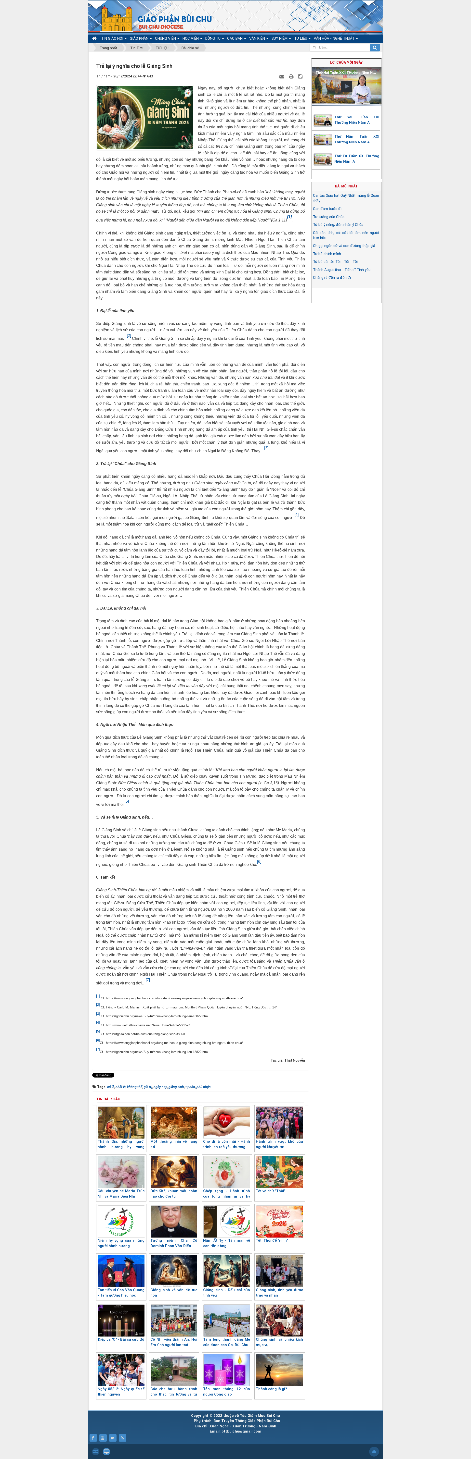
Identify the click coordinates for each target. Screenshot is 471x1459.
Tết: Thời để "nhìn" (272, 1240)
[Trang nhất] (95, 39)
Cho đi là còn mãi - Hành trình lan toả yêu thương (226, 1144)
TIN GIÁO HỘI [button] (112, 38)
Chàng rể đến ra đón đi (332, 277)
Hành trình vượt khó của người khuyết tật (279, 1144)
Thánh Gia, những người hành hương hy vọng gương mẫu (121, 1147)
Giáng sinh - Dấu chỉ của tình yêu (226, 1293)
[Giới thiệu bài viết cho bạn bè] (282, 76)
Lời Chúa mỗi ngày (346, 62)
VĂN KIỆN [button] (257, 38)
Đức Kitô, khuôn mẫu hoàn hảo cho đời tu (173, 1194)
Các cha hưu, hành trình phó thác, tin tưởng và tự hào (173, 1394)
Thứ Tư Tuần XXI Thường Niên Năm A (356, 159)
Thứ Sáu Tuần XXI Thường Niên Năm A (356, 120)
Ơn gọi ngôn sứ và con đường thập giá (344, 246)
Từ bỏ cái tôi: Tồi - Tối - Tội (335, 261)
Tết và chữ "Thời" (270, 1191)
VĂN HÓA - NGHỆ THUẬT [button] (334, 38)
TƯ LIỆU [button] (301, 38)
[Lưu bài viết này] (301, 76)
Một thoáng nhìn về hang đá (173, 1144)
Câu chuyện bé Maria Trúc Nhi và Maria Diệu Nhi (121, 1194)
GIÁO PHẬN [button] (139, 38)
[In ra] (292, 76)
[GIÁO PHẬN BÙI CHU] (153, 18)
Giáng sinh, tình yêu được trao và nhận (279, 1293)
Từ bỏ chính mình (327, 254)
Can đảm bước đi (327, 209)
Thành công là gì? (271, 1389)
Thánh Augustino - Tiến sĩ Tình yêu (341, 270)
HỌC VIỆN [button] (191, 38)
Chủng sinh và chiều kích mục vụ (279, 1342)
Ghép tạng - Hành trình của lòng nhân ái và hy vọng (226, 1196)
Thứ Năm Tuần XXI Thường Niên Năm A (356, 139)
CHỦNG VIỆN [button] (166, 38)
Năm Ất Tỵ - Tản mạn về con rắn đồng (226, 1243)
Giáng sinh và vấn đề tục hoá (173, 1293)
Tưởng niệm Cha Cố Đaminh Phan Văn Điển (173, 1243)
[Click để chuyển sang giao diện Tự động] (95, 1451)
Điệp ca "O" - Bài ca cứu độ (121, 1339)
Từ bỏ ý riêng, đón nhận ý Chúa (338, 224)
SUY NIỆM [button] (280, 38)
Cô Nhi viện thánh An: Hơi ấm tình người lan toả (173, 1342)
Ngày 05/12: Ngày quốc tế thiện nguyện (121, 1392)
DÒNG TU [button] (213, 38)
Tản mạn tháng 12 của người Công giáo (226, 1392)
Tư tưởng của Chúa (328, 217)
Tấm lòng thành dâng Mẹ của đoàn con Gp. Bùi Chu (226, 1342)
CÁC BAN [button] (235, 38)
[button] (346, 86)
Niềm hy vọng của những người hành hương (121, 1243)
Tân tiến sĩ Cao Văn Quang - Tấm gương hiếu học (121, 1293)
